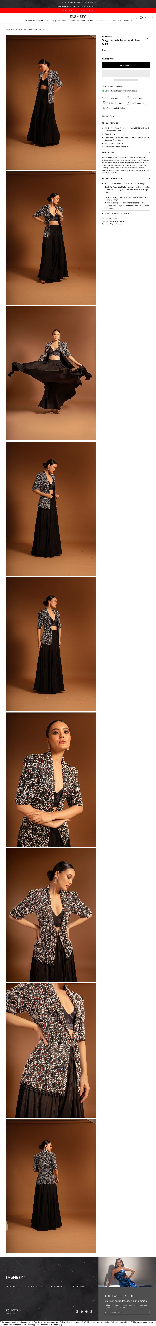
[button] (40, 20)
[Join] (148, 1312)
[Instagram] (77, 1311)
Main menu (33, 1286)
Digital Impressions (10, 1313)
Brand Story (12, 1286)
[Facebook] (82, 1311)
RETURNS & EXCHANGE (112, 178)
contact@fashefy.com (137, 197)
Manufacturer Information (116, 214)
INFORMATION (56, 1286)
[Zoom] (11, 165)
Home (8, 30)
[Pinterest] (86, 1311)
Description (108, 116)
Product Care (109, 152)
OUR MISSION (78, 1286)
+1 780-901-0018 (111, 200)
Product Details (110, 123)
